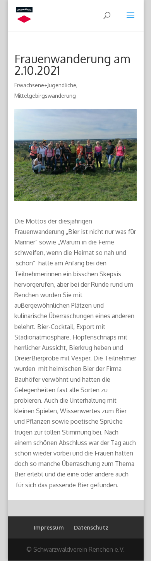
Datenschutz (91, 527)
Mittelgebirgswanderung (45, 95)
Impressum (49, 527)
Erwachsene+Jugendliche (45, 85)
